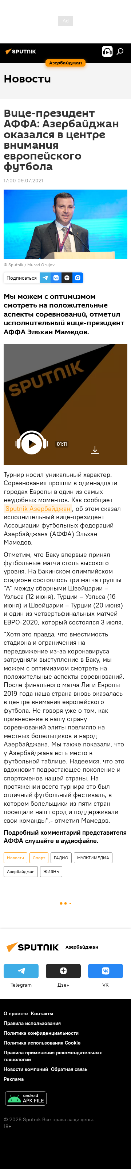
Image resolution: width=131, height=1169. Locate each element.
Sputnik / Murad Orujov (31, 264)
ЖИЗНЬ (51, 871)
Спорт (39, 857)
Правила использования (32, 1023)
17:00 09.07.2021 (23, 180)
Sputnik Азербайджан (37, 508)
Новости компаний (26, 1069)
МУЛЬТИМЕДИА (93, 857)
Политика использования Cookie (42, 1042)
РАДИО (61, 857)
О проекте (16, 1013)
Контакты (42, 1013)
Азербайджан (21, 871)
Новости (15, 857)
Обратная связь (69, 1069)
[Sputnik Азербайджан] (22, 54)
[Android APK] (26, 1099)
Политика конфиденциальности (41, 1033)
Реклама (14, 1079)
